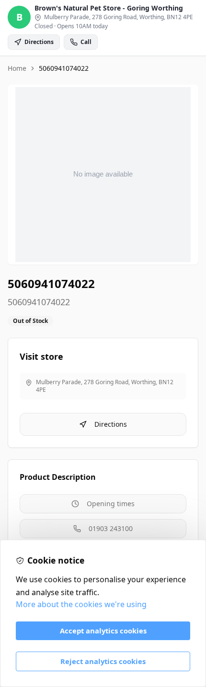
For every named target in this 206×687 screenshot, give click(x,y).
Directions (110, 424)
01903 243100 (111, 528)
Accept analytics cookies (103, 630)
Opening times (111, 503)
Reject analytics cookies (103, 661)
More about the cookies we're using (81, 604)
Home (17, 68)
